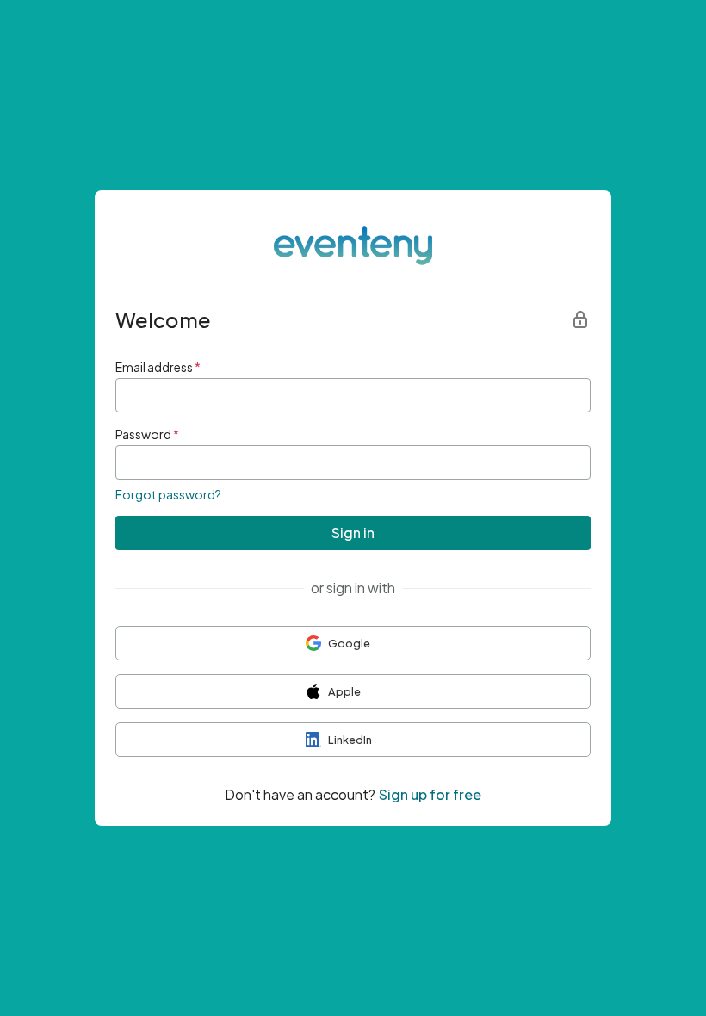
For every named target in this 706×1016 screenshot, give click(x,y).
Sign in (353, 532)
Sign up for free (430, 794)
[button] (353, 643)
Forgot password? (168, 494)
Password (147, 434)
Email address (158, 367)
